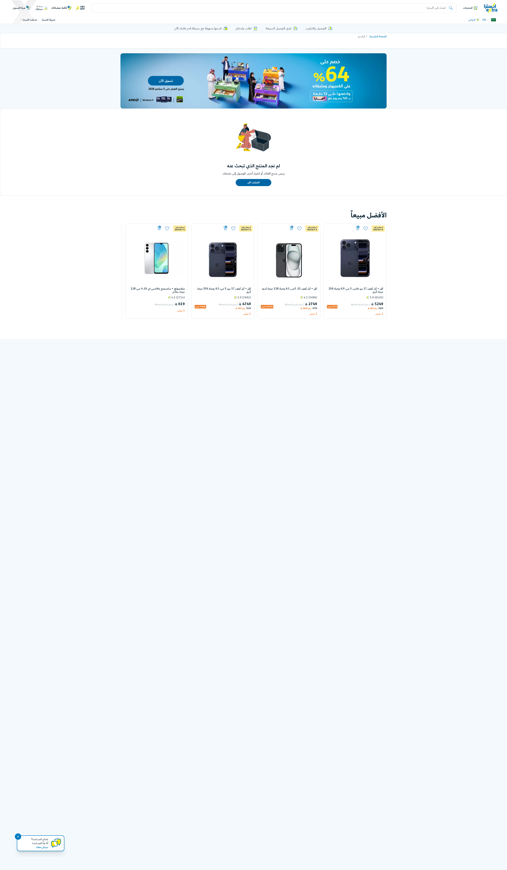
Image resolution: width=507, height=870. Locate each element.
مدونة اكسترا (48, 19)
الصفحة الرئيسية (378, 36)
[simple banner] (490, 8)
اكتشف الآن (253, 182)
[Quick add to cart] (343, 228)
